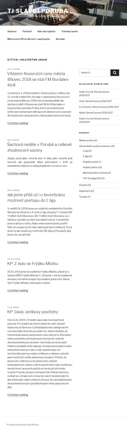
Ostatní (83, 185)
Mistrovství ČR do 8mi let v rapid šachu (28, 39)
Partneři (27, 31)
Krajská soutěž (90, 162)
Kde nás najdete (46, 31)
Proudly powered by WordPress (23, 424)
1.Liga (86, 150)
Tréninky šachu (69, 31)
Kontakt (60, 39)
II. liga (86, 156)
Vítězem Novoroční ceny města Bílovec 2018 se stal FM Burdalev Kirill (38, 79)
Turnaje (83, 196)
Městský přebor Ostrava (95, 172)
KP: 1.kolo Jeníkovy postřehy (32, 311)
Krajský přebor (90, 167)
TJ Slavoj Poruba (37, 10)
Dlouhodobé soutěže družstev (94, 146)
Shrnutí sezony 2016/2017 (98, 101)
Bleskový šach (86, 140)
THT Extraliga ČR (91, 178)
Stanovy (12, 31)
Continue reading (17, 123)
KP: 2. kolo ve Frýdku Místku (32, 263)
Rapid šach (84, 191)
